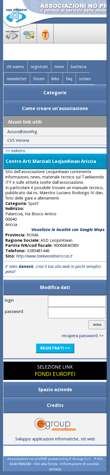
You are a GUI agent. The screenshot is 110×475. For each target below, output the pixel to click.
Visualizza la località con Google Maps (68, 229)
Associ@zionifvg (22, 131)
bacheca (78, 66)
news (59, 66)
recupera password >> (83, 335)
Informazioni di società (79, 463)
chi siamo (15, 66)
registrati (39, 66)
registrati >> (55, 348)
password (14, 311)
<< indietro (15, 150)
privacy (55, 468)
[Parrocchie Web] (45, 41)
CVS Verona (18, 140)
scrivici (85, 78)
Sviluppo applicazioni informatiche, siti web (55, 439)
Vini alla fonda (46, 463)
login (9, 300)
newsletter (17, 78)
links (55, 78)
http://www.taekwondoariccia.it (44, 256)
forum (39, 78)
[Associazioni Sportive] (28, 41)
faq (69, 78)
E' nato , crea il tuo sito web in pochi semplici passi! (53, 269)
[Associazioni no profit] (11, 41)
